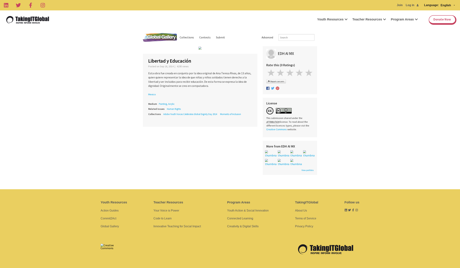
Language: (431, 5)
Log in (410, 5)
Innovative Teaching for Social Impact (177, 226)
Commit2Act (108, 218)
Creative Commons (276, 129)
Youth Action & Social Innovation (248, 210)
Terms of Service (305, 218)
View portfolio (308, 170)
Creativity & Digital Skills (243, 226)
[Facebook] (30, 5)
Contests (205, 37)
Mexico (152, 94)
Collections (187, 37)
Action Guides (110, 210)
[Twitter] (18, 5)
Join (400, 5)
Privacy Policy (304, 226)
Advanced (267, 37)
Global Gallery (160, 37)
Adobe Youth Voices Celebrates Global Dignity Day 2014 (190, 114)
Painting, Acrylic (166, 103)
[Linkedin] (6, 5)
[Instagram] (42, 5)
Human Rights (174, 109)
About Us (301, 210)
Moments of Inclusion (230, 114)
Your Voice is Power (166, 210)
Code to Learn (162, 218)
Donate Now (442, 19)
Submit (220, 37)
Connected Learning (240, 218)
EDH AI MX (286, 53)
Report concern (277, 81)
